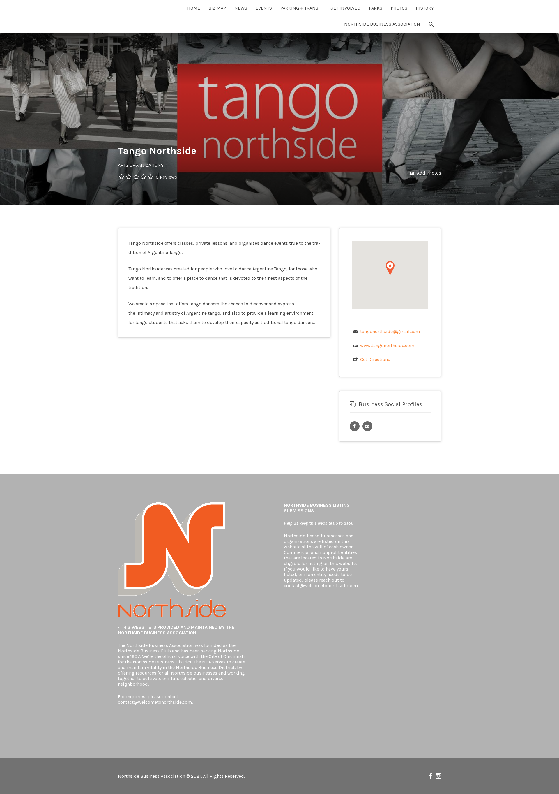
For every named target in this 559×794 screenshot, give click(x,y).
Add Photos (428, 173)
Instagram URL (367, 426)
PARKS (375, 8)
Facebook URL (355, 426)
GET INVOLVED (345, 8)
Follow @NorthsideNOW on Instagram (438, 775)
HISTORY (425, 8)
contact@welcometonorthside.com (155, 702)
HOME (193, 8)
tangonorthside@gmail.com (390, 331)
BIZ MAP (217, 8)
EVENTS (264, 8)
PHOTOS (399, 8)
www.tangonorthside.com (387, 345)
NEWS (240, 8)
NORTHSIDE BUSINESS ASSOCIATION (382, 24)
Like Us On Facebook (430, 775)
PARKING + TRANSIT (301, 8)
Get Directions (375, 359)
